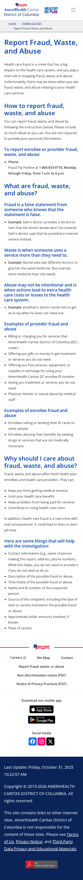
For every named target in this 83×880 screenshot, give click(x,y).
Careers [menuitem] (16, 657)
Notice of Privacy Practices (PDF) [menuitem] (41, 684)
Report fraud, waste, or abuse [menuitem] (41, 666)
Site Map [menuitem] (43, 658)
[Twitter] (50, 741)
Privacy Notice (29, 841)
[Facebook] (33, 741)
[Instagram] (41, 741)
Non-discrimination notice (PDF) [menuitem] (41, 675)
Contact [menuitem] (67, 658)
